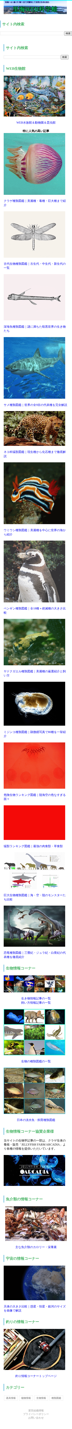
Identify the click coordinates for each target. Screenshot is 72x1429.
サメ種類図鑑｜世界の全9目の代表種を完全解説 (35, 404)
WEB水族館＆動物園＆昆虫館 (36, 122)
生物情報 (41, 1398)
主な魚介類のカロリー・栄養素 (36, 1247)
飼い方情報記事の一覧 (36, 1002)
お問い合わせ (36, 1417)
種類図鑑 (56, 1398)
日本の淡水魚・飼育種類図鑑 (36, 1120)
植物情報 (26, 1398)
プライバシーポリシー (36, 1414)
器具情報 (11, 1398)
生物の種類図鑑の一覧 (36, 1061)
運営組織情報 (36, 1410)
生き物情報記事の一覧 (36, 998)
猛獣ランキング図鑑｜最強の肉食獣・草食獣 (33, 846)
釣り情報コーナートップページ (36, 1376)
